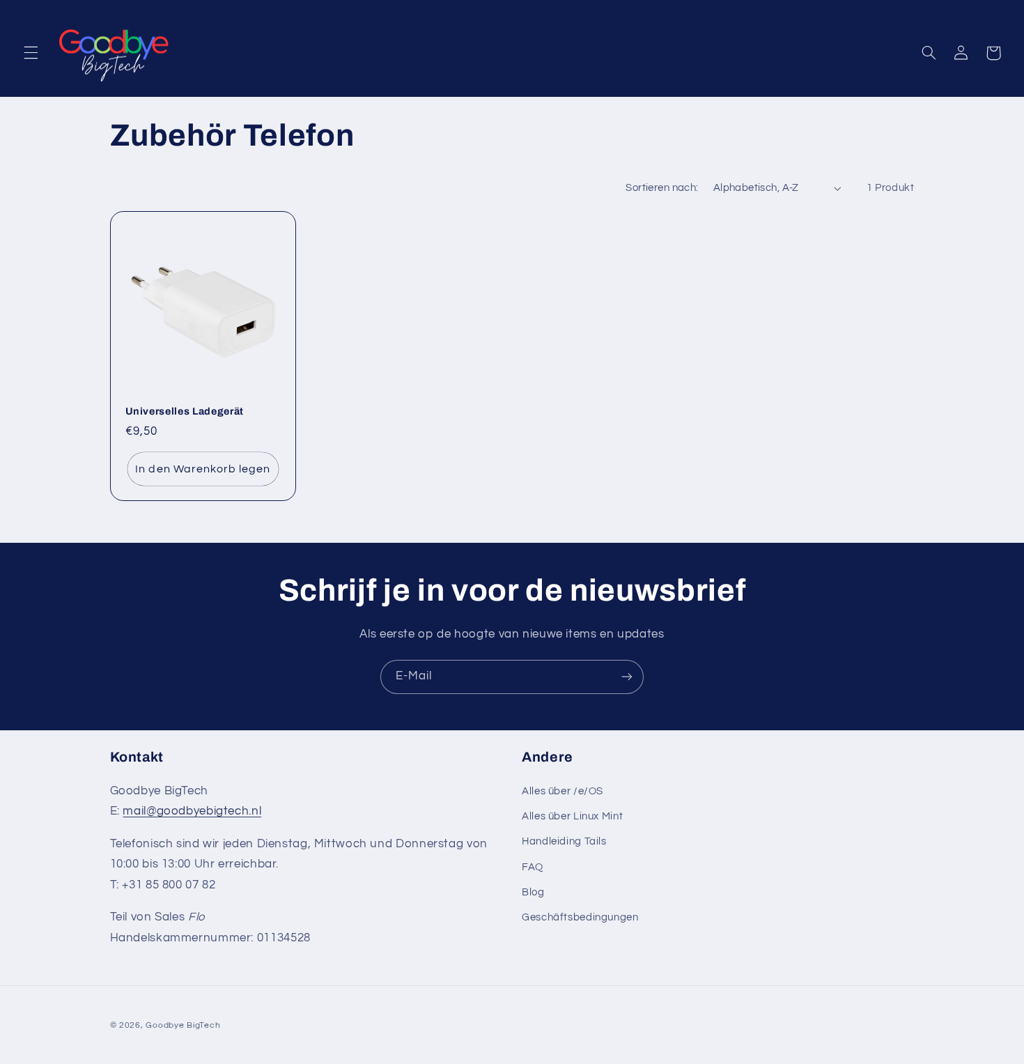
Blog (533, 892)
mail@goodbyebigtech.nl (192, 811)
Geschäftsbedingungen (580, 917)
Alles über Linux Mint (572, 816)
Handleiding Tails (564, 841)
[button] (31, 53)
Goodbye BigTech (183, 1025)
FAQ (532, 867)
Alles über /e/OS (562, 791)
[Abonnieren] (627, 677)
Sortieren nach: (662, 188)
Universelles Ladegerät (185, 411)
